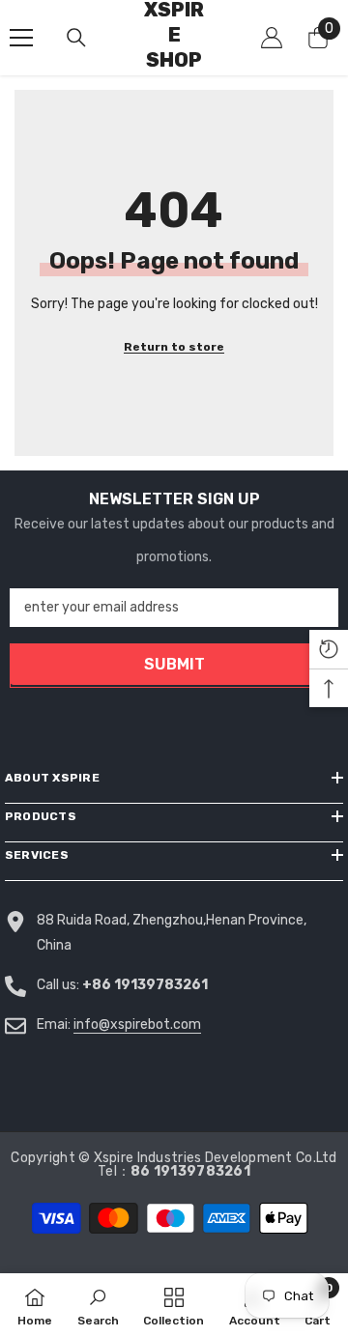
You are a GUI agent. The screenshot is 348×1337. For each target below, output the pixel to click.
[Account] (271, 37)
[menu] (21, 37)
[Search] (76, 37)
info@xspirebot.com (137, 1024)
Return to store (174, 347)
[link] (98, 1305)
